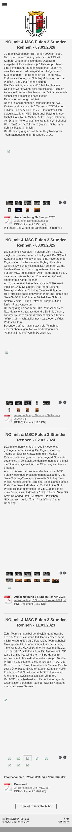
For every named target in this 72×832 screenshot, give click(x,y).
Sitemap (25, 819)
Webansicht (63, 821)
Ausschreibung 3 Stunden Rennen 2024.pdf (40, 600)
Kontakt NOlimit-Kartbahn (36, 806)
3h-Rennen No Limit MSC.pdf (31, 787)
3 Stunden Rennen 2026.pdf (31, 220)
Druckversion (13, 819)
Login (66, 818)
